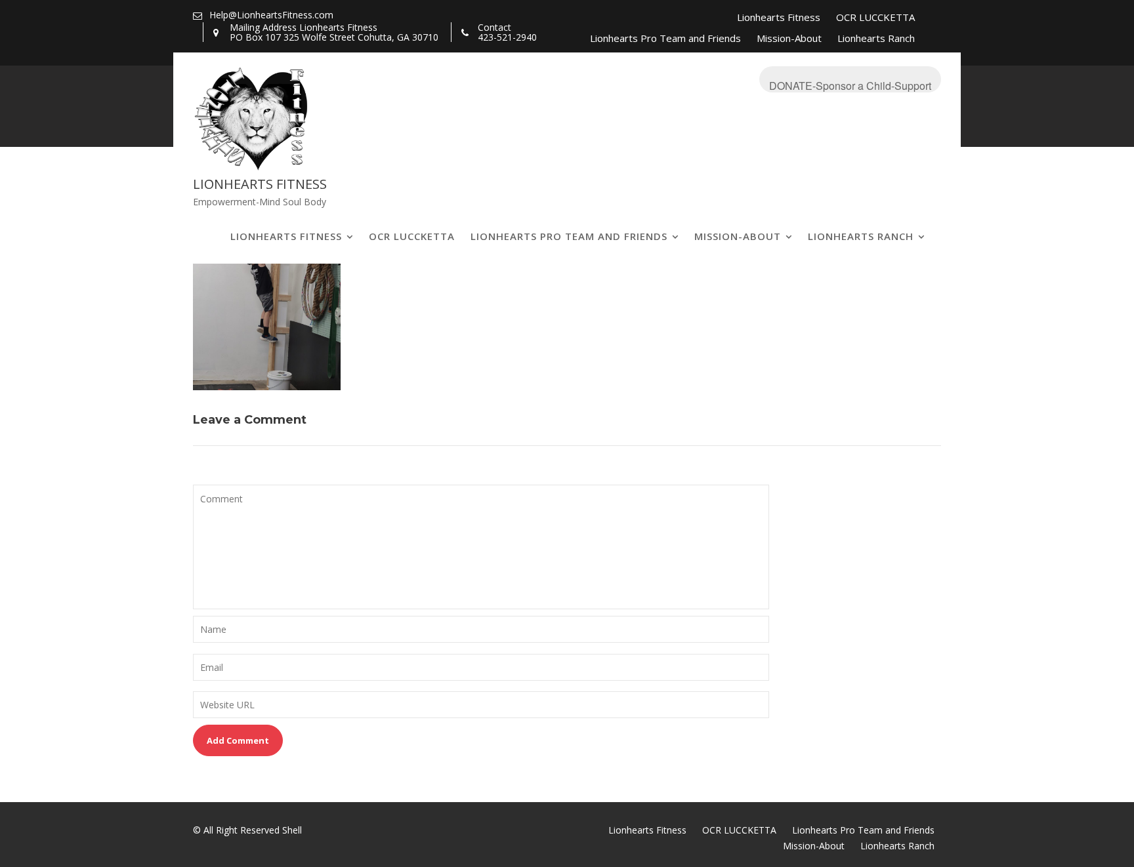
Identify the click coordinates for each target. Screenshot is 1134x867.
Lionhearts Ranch (876, 38)
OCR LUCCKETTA (875, 17)
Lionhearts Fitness (778, 17)
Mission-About (789, 38)
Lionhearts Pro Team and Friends (665, 38)
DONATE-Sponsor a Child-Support (850, 85)
